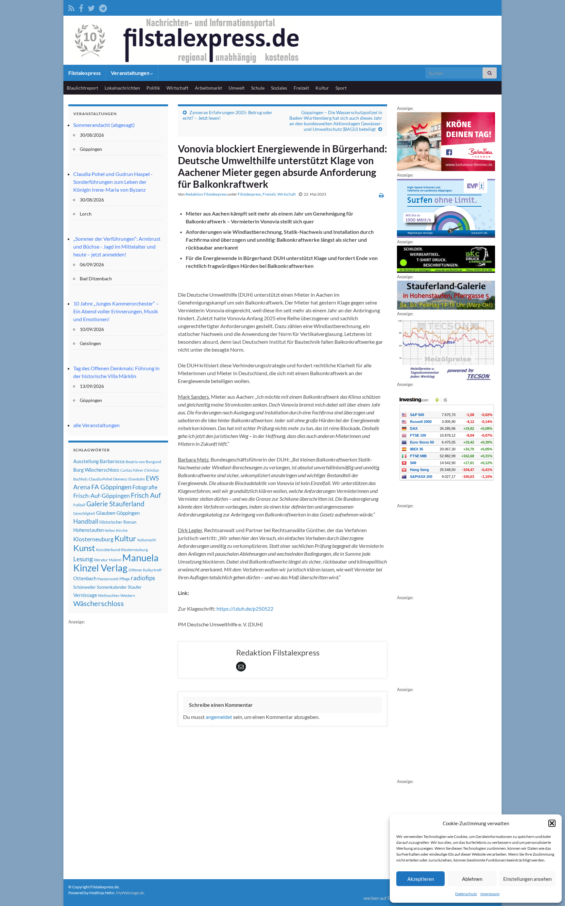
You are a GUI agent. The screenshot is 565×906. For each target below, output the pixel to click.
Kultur (322, 88)
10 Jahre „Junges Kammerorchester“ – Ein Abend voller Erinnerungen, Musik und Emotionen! (116, 311)
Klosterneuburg (93, 539)
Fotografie (145, 487)
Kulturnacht (146, 540)
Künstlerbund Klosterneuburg (122, 549)
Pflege (124, 578)
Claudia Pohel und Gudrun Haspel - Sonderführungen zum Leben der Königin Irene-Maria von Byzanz (113, 182)
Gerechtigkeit (84, 513)
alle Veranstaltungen (96, 425)
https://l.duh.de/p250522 (244, 608)
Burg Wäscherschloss (96, 470)
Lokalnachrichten (122, 88)
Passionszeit (107, 578)
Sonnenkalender (112, 587)
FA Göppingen (111, 487)
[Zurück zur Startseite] (282, 40)
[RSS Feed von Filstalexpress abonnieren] (71, 7)
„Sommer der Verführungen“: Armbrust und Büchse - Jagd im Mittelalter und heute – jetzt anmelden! (117, 246)
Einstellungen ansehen (527, 879)
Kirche (122, 530)
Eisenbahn (136, 479)
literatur (101, 559)
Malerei (115, 560)
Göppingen (128, 513)
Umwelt (237, 88)
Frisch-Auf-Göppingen (101, 495)
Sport (341, 88)
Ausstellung (86, 461)
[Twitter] (91, 7)
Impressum (490, 893)
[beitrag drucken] (381, 195)
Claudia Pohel (100, 479)
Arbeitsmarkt (208, 88)
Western (127, 595)
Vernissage (85, 595)
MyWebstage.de (130, 892)
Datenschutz (466, 893)
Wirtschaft (177, 88)
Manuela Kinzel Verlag (116, 562)
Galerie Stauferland (115, 503)
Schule (258, 88)
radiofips (143, 578)
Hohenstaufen (88, 530)
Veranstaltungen (130, 73)
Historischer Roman (117, 522)
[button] (552, 823)
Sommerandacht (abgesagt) (104, 125)
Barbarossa (112, 461)
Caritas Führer (131, 470)
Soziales (279, 88)
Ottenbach (84, 578)
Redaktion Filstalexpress (206, 194)
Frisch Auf (146, 495)
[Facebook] (81, 7)
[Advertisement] (117, 724)
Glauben (105, 513)
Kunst (84, 548)
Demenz (120, 479)
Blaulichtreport (82, 88)
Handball (85, 521)
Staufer (135, 587)
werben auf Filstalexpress (389, 898)
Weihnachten (108, 595)
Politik (153, 88)
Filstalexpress (84, 73)
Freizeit (301, 88)
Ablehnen (472, 879)
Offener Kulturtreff (145, 569)
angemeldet (219, 717)
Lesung (83, 559)
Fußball (79, 505)
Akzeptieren (420, 879)
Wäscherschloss (98, 603)
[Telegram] (103, 7)
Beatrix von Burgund (143, 461)
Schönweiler (84, 587)
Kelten (110, 530)
